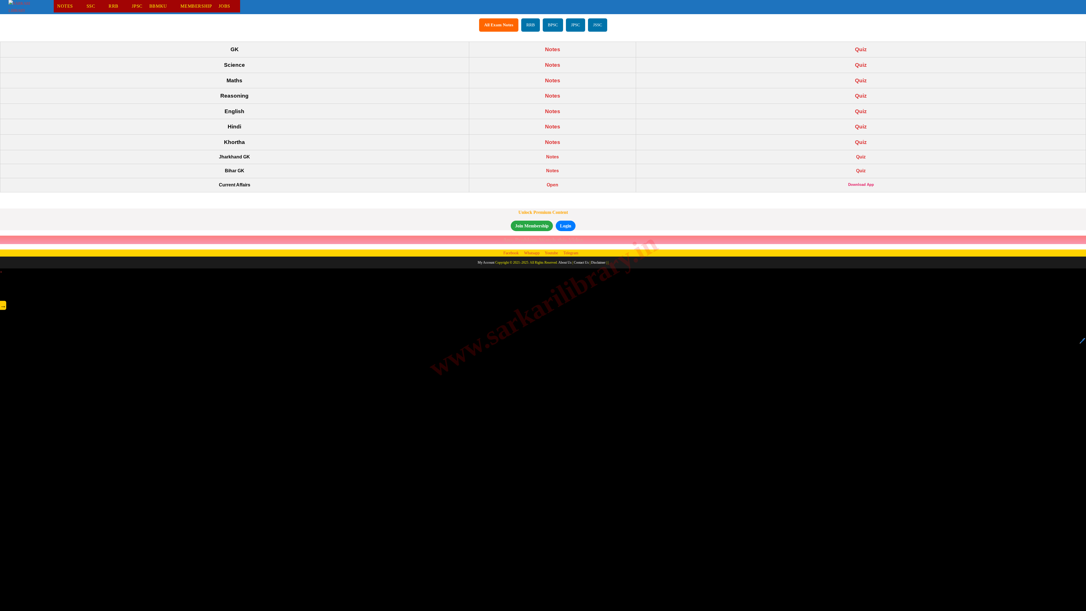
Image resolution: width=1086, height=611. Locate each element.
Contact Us (581, 262)
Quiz (861, 49)
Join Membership (532, 225)
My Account (486, 262)
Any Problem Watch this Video (543, 239)
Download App (861, 184)
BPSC (553, 25)
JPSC (575, 25)
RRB (530, 25)
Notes (552, 49)
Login (565, 225)
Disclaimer (598, 262)
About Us (565, 262)
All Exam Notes (498, 25)
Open (552, 184)
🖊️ (1082, 341)
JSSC (597, 25)
